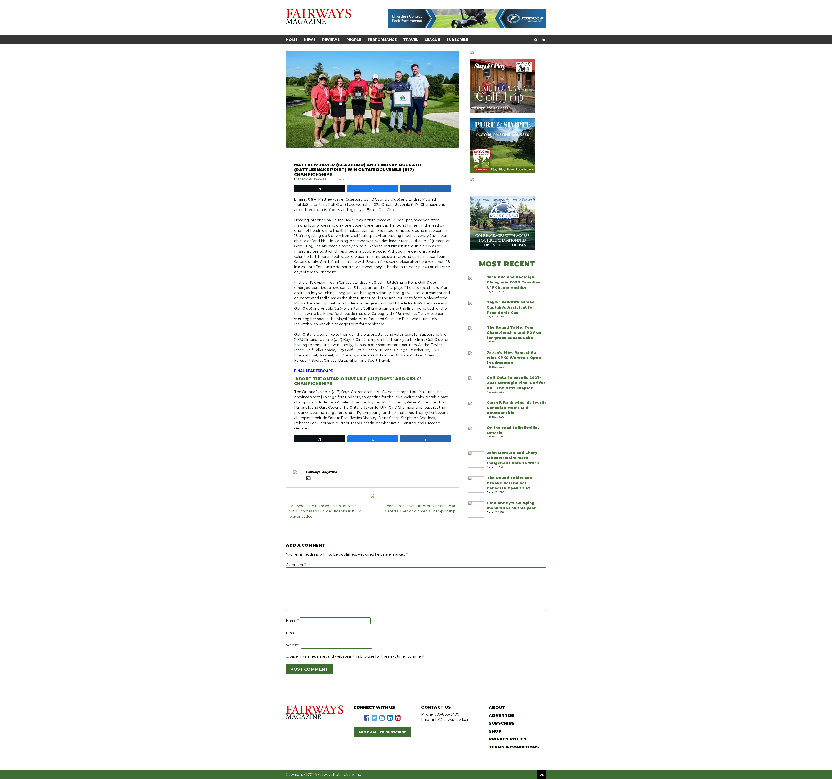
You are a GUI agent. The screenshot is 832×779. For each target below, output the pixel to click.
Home (291, 40)
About (497, 707)
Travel (410, 40)
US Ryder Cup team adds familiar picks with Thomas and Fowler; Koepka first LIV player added (325, 511)
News (310, 40)
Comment (296, 565)
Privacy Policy (507, 739)
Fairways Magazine (312, 178)
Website (293, 645)
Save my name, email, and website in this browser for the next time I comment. (357, 656)
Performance (382, 40)
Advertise (502, 715)
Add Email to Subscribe (382, 732)
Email (292, 633)
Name (292, 621)
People (353, 40)
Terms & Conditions (514, 747)
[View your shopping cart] (543, 40)
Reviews (331, 40)
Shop (495, 731)
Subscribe (457, 40)
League (432, 40)
